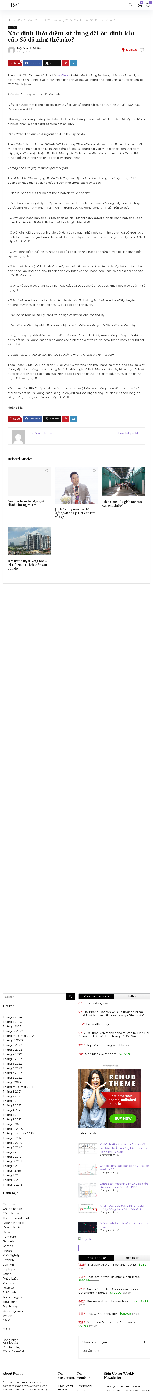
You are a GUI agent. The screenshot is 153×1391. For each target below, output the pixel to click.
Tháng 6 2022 (12, 1059)
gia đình (62, 75)
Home (12, 20)
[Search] (130, 5)
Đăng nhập (11, 1340)
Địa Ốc (22, 20)
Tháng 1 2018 (12, 1170)
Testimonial (84, 1386)
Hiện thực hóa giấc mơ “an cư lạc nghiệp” (122, 503)
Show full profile (128, 433)
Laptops (9, 1269)
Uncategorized (13, 1311)
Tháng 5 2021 (12, 1105)
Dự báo (8, 1232)
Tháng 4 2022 (12, 1068)
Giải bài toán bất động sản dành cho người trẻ (27, 503)
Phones (8, 1283)
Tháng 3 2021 (12, 1115)
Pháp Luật (10, 1278)
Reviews (8, 1288)
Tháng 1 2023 (12, 1026)
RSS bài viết (11, 1343)
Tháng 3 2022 (12, 1073)
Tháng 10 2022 (13, 1040)
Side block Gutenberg (100, 1054)
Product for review (65, 1387)
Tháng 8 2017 (12, 1175)
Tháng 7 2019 (12, 1152)
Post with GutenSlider (102, 1313)
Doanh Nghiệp (13, 1222)
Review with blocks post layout (109, 1301)
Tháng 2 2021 (12, 1119)
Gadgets (9, 1241)
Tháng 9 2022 (12, 1045)
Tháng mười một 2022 (18, 1035)
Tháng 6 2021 (12, 1101)
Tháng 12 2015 (12, 1184)
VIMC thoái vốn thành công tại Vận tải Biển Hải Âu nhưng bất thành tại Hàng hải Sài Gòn (113, 1034)
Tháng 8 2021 (12, 1091)
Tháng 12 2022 (13, 1031)
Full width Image (98, 1024)
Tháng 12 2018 (13, 1161)
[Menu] (4, 5)
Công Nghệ (11, 1213)
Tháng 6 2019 (12, 1156)
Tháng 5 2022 (12, 1063)
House (7, 1250)
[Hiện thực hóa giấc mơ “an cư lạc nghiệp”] (123, 470)
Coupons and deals (16, 1218)
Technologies (12, 1297)
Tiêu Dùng (10, 1302)
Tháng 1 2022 (12, 1082)
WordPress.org (13, 1350)
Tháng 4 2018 (12, 1166)
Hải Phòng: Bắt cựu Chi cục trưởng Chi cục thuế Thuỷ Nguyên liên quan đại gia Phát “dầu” (111, 1013)
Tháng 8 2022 (12, 1049)
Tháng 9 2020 (12, 1142)
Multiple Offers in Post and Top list (112, 1264)
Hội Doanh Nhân (29, 48)
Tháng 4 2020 (12, 1147)
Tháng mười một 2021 (18, 1087)
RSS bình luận (12, 1347)
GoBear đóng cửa (96, 1003)
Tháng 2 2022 (12, 1077)
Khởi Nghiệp (11, 1255)
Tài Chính (9, 1292)
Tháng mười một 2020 (18, 1133)
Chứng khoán (12, 1208)
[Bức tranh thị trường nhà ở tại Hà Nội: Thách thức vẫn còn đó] (29, 529)
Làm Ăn (8, 1264)
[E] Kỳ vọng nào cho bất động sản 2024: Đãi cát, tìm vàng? (75, 513)
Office (7, 1274)
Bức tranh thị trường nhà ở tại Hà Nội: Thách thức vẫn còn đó (27, 565)
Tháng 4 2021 (12, 1110)
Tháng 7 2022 (12, 1054)
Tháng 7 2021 (12, 1096)
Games (8, 1246)
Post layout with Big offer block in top (113, 1277)
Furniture (9, 1236)
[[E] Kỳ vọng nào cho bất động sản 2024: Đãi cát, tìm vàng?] (76, 470)
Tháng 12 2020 (13, 1128)
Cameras (9, 1204)
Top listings (10, 1306)
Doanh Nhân (12, 1227)
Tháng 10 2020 (13, 1138)
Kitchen (8, 1260)
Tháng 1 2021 (12, 1124)
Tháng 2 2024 (12, 1017)
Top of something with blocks (108, 1045)
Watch (7, 1315)
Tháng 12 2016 (12, 1180)
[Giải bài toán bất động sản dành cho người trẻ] (29, 470)
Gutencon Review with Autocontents (113, 1322)
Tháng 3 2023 (12, 1021)
